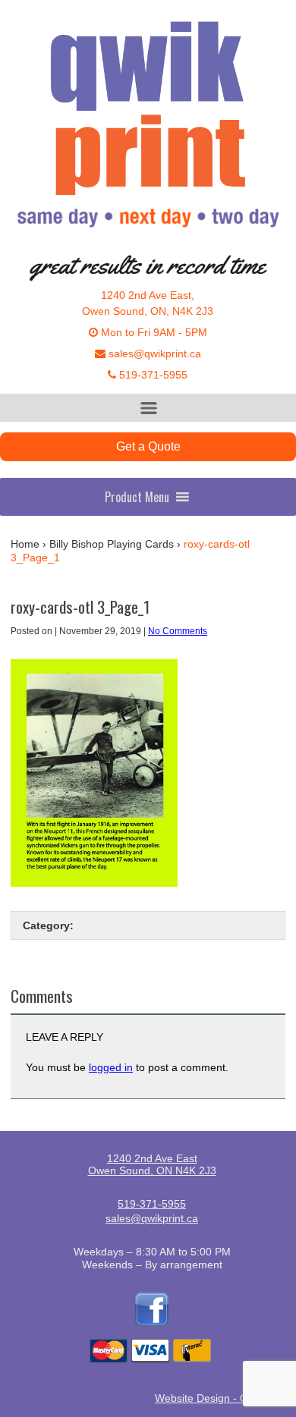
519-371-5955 (151, 375)
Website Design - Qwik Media (225, 1398)
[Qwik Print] (148, 130)
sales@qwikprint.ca (153, 353)
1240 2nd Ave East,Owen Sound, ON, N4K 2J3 (147, 303)
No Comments (177, 631)
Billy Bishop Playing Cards (111, 544)
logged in (111, 1067)
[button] (137, 497)
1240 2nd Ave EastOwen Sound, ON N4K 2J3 (152, 1164)
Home (25, 544)
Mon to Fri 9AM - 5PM (152, 332)
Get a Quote (148, 446)
